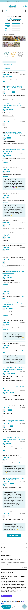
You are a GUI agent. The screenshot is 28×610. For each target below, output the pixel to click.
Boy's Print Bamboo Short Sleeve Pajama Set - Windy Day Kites (14, 150)
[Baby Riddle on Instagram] (4, 573)
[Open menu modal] (2, 6)
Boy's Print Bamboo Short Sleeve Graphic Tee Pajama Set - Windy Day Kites (13, 133)
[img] (14, 19)
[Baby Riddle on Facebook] (2, 573)
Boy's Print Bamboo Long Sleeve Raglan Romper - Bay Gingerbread (14, 478)
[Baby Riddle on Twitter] (11, 573)
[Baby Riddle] (12, 6)
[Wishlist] (23, 6)
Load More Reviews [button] (14, 535)
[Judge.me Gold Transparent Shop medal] (13, 54)
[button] (7, 23)
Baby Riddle (16, 607)
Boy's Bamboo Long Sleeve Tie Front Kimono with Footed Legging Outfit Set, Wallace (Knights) (13, 105)
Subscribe (24, 567)
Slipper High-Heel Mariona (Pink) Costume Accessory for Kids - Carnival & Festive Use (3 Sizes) (12, 87)
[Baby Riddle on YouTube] (13, 573)
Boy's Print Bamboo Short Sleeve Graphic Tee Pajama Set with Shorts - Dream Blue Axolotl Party (13, 439)
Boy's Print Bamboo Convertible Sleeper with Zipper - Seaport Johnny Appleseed (14, 368)
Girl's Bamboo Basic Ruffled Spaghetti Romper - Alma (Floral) (13, 303)
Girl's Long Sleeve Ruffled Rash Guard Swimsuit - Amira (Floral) (13, 421)
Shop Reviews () (8, 64)
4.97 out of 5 (17, 19)
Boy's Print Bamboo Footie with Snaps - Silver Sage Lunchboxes (13, 272)
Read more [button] (5, 97)
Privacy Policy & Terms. (11, 591)
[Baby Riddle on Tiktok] (8, 573)
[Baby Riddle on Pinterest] (6, 573)
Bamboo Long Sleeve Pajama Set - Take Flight (13, 387)
